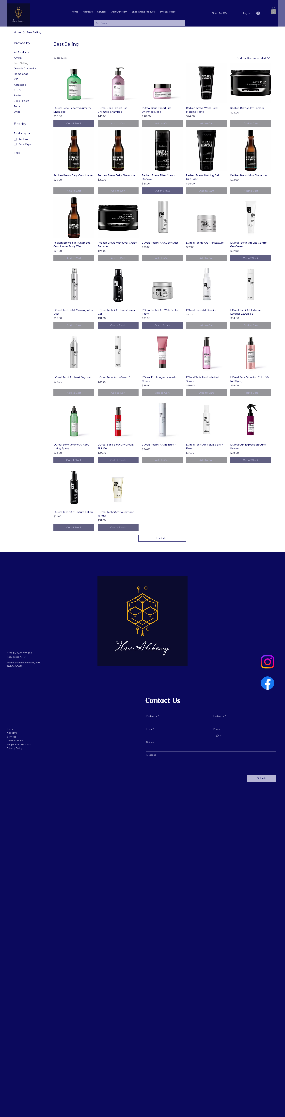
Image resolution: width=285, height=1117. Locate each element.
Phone (216, 728)
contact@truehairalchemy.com (23, 662)
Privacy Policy (14, 748)
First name (152, 716)
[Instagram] (267, 662)
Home (10, 728)
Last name (219, 716)
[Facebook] (267, 683)
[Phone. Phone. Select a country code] (218, 735)
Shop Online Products (19, 744)
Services (11, 736)
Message (151, 754)
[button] (258, 13)
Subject (150, 741)
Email (150, 728)
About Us (12, 732)
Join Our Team (15, 740)
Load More (162, 538)
